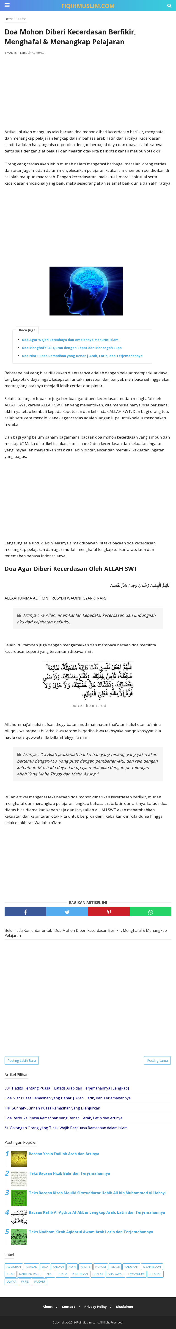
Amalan (31, 1266)
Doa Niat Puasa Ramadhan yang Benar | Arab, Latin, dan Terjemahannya (82, 356)
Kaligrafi (131, 1266)
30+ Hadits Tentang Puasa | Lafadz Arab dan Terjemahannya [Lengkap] (67, 1088)
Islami (115, 1266)
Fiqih (72, 1266)
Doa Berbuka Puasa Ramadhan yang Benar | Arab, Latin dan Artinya (63, 1118)
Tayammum (136, 1274)
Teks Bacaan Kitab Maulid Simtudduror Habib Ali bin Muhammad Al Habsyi (97, 1192)
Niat (50, 1274)
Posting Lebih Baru (22, 1060)
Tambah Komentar (33, 53)
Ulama (11, 1281)
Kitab (10, 1274)
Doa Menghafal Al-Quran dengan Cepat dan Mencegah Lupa (72, 348)
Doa (45, 1266)
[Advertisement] (88, 92)
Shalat (98, 1274)
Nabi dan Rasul (30, 1274)
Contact (68, 1306)
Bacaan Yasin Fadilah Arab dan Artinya (64, 1153)
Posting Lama (157, 1060)
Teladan (155, 1274)
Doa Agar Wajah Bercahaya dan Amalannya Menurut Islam (70, 340)
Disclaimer (124, 1306)
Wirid (25, 1281)
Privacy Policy (95, 1306)
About (48, 1306)
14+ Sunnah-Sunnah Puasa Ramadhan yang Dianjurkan (52, 1108)
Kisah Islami (152, 1266)
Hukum (100, 1266)
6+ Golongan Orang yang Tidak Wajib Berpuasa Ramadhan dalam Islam (66, 1127)
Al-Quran (14, 1266)
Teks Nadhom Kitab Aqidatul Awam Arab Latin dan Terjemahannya (91, 1231)
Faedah (58, 1266)
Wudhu (39, 1281)
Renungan (80, 1274)
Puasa (62, 1274)
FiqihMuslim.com (88, 6)
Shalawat (115, 1274)
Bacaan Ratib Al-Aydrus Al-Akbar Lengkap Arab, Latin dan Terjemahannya (97, 1212)
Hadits (85, 1266)
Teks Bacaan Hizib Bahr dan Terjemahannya (69, 1173)
